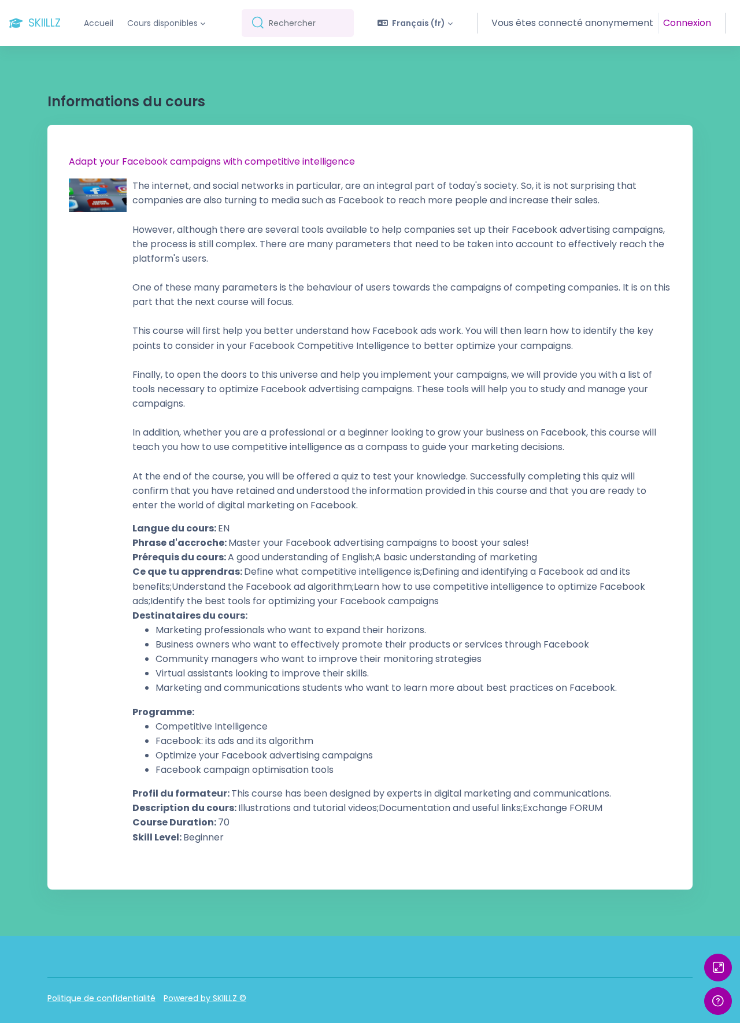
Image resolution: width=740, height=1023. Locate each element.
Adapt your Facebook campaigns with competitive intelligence (212, 161)
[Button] (718, 967)
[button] (415, 23)
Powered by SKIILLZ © (205, 998)
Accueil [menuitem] (98, 23)
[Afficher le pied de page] (718, 1001)
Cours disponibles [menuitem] (162, 23)
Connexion (687, 22)
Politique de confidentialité (101, 998)
